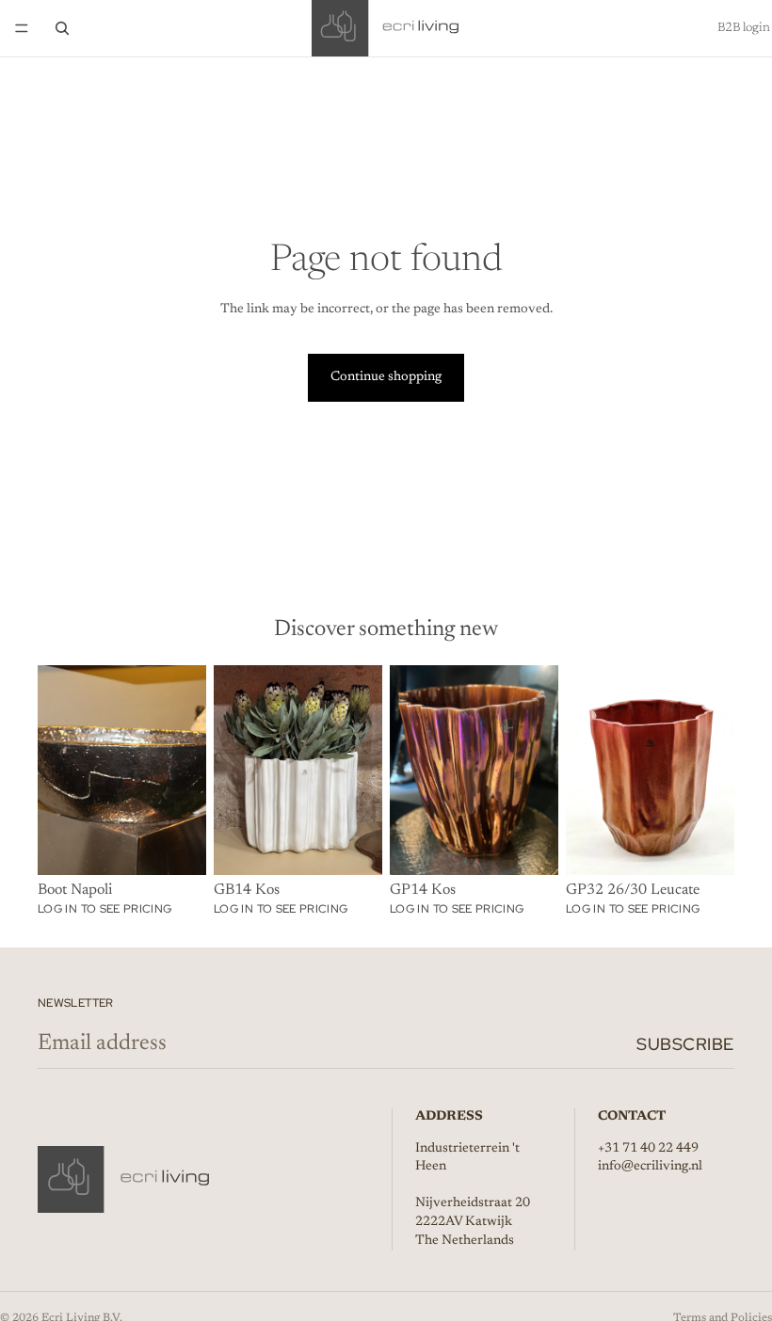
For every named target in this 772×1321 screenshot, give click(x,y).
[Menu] (21, 28)
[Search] (62, 28)
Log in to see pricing (105, 908)
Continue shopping (386, 377)
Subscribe (685, 1044)
